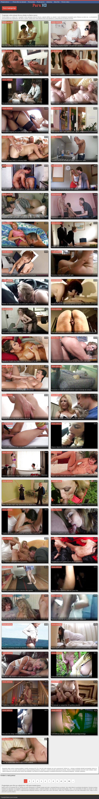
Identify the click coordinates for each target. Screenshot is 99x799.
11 (65, 781)
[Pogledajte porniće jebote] (39, 8)
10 (61, 781)
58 (69, 781)
